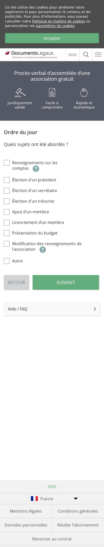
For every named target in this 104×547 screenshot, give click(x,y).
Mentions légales (26, 511)
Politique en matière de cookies (58, 21)
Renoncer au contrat (52, 539)
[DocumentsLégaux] (28, 53)
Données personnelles (26, 525)
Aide (72, 54)
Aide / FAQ (17, 309)
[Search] (86, 54)
